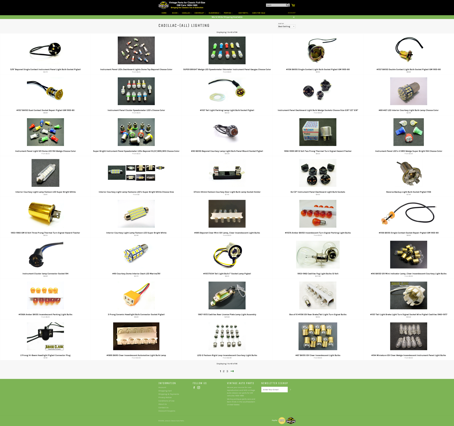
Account (292, 13)
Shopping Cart (165, 391)
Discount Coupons (166, 411)
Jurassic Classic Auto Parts (174, 421)
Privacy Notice (165, 397)
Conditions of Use (166, 401)
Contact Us (163, 407)
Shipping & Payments (168, 394)
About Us (162, 404)
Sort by (281, 23)
